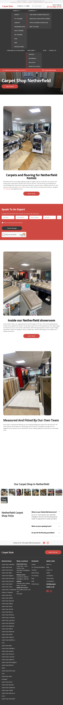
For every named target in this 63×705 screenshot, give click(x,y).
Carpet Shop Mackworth (8, 623)
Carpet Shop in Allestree (8, 564)
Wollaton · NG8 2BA (27, 2)
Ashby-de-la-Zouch (34, 66)
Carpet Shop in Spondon (8, 657)
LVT (4, 189)
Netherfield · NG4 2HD (16, 2)
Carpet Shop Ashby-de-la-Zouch (8, 694)
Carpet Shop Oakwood (8, 637)
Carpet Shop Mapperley (8, 626)
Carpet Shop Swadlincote (8, 687)
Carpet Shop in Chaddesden (9, 589)
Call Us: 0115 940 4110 (22, 1)
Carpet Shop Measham (8, 685)
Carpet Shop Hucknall (7, 609)
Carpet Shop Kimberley (8, 615)
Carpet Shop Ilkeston (7, 612)
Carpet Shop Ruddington (8, 648)
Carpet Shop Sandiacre (8, 651)
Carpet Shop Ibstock (7, 682)
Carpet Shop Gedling (7, 603)
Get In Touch (9, 86)
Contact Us (52, 50)
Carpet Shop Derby (7, 595)
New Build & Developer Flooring (40, 18)
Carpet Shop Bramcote (8, 581)
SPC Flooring (18, 34)
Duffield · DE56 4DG (38, 2)
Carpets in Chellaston (7, 592)
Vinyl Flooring (18, 30)
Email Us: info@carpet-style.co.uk (36, 1)
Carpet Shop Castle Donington (7, 678)
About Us (21, 6)
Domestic (16, 10)
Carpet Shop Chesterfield (8, 699)
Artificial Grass (19, 46)
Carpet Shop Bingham (7, 575)
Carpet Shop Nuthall (7, 634)
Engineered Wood (19, 26)
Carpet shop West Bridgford (9, 662)
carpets (20, 187)
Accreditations (50, 581)
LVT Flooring (18, 18)
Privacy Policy (50, 578)
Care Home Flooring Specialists (39, 14)
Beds (15, 42)
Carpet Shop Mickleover (8, 631)
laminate (8, 189)
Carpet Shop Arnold (7, 567)
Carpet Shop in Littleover (8, 617)
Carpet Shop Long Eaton (8, 620)
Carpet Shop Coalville (7, 690)
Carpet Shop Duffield (7, 598)
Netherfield (32, 58)
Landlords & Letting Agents (16, 50)
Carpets (16, 14)
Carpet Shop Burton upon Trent (8, 672)
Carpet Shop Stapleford (8, 659)
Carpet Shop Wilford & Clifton (8, 666)
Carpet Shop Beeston (7, 570)
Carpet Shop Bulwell (7, 584)
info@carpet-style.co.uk (51, 585)
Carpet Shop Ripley (7, 645)
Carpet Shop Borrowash (8, 578)
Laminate (17, 22)
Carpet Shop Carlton (7, 587)
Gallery (28, 6)
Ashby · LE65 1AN (48, 2)
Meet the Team (34, 26)
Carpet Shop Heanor (7, 606)
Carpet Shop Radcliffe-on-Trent (8, 641)
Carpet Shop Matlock (7, 629)
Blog (44, 50)
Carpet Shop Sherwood (8, 654)
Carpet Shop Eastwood (8, 601)
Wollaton (32, 62)
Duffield (31, 54)
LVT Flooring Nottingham (38, 567)
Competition (49, 575)
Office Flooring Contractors (39, 22)
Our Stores (30, 50)
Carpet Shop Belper (7, 573)
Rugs (15, 38)
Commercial (32, 10)
